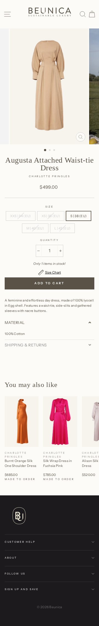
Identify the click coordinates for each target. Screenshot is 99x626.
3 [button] (54, 150)
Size (49, 206)
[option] (49, 86)
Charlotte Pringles (49, 176)
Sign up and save (22, 589)
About (11, 557)
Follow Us (15, 573)
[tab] (49, 322)
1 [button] (45, 150)
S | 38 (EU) (78, 216)
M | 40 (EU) (35, 228)
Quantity (49, 240)
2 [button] (50, 150)
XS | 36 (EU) (51, 216)
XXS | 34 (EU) (20, 216)
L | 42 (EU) (62, 228)
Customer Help (20, 541)
